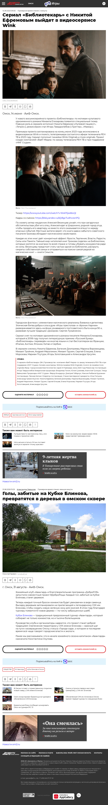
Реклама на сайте (28, 753)
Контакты (98, 753)
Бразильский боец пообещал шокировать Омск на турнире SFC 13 (31, 706)
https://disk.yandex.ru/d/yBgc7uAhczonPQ (57, 218)
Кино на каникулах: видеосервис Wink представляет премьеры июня (81, 435)
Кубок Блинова (24, 615)
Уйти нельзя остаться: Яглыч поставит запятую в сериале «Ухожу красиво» (29, 443)
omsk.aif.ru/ (22, 574)
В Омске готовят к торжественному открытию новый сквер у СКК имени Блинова (33, 689)
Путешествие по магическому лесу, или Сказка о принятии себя (30, 435)
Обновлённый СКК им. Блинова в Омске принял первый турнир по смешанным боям (84, 698)
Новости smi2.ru (11, 481)
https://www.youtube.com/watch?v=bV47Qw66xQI (49, 213)
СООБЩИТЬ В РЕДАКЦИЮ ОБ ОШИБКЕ (35, 756)
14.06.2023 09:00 (9, 11)
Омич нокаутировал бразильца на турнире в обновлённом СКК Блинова (32, 698)
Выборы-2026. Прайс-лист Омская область (73, 753)
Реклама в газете (46, 753)
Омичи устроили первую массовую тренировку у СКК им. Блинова (80, 689)
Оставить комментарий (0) (86, 395)
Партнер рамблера (43, 795)
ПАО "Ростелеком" (10, 100)
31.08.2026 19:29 (9, 489)
